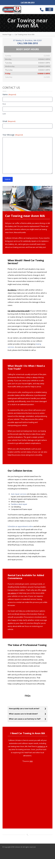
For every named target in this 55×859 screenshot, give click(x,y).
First (4, 104)
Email (9, 121)
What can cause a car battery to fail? (25, 719)
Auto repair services (18, 494)
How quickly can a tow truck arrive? (24, 708)
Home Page (7, 34)
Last (4, 113)
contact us (41, 746)
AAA (31, 761)
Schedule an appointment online (20, 526)
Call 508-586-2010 (27, 2)
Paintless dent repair (19, 504)
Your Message (13, 135)
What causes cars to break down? (23, 714)
